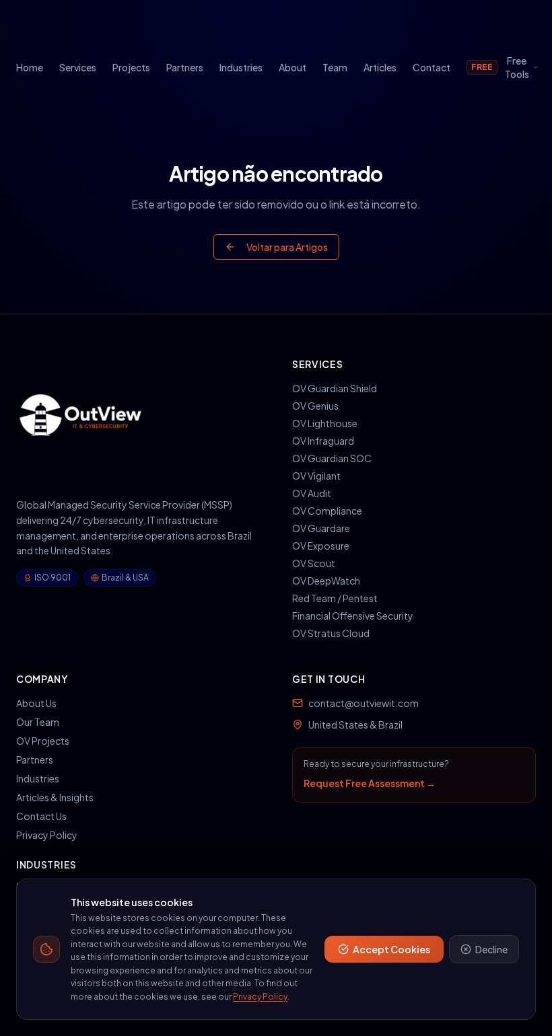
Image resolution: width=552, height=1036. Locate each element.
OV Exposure (320, 546)
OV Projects (42, 741)
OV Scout (313, 563)
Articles (380, 67)
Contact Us (41, 816)
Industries (241, 67)
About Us (36, 703)
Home (29, 67)
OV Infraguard (323, 441)
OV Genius (315, 406)
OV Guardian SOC (332, 458)
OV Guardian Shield (334, 388)
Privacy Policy (46, 835)
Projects (131, 67)
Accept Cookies (391, 949)
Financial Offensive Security (352, 615)
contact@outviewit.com (363, 703)
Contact (431, 67)
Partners (184, 67)
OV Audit (311, 493)
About (292, 67)
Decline (491, 949)
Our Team (37, 722)
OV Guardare (321, 528)
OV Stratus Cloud (331, 633)
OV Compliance (327, 511)
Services (77, 67)
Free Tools (500, 67)
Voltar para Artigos (287, 247)
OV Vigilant (316, 476)
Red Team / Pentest (335, 598)
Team (334, 67)
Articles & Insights (55, 797)
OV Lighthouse (324, 423)
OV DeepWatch (326, 581)
